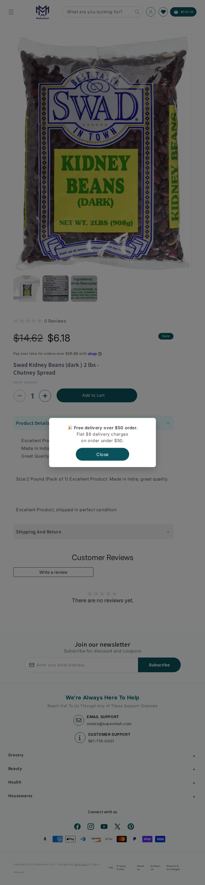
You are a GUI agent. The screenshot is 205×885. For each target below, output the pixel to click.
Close (102, 454)
